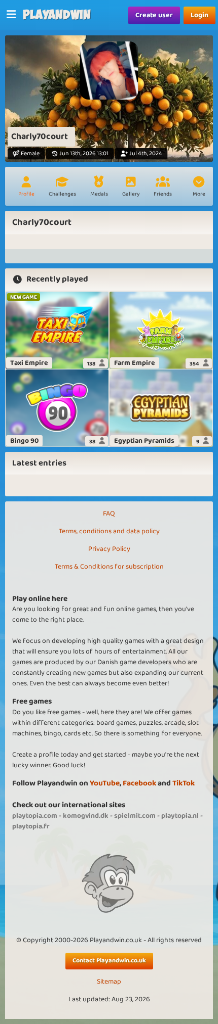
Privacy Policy (109, 548)
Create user (154, 15)
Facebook (139, 783)
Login (199, 15)
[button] (199, 187)
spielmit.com (135, 815)
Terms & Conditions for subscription (109, 566)
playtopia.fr (31, 826)
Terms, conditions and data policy (109, 531)
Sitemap (109, 981)
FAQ (109, 513)
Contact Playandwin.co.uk (109, 960)
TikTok (183, 783)
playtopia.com (34, 815)
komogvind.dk (85, 815)
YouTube (105, 783)
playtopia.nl (180, 815)
